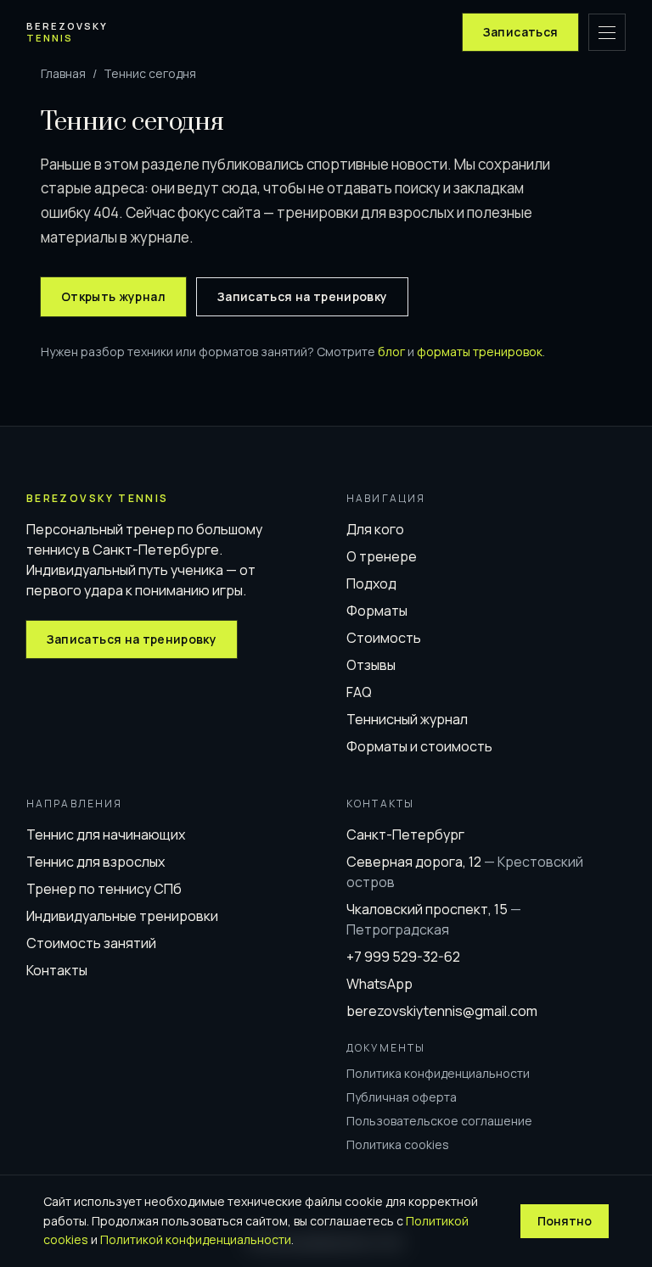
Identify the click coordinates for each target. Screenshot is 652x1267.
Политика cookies (397, 1144)
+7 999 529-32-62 (403, 956)
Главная (63, 73)
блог (391, 351)
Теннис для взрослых (95, 861)
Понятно (564, 1221)
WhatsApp (379, 983)
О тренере (381, 556)
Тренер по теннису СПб (104, 888)
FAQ (359, 692)
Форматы (377, 610)
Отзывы (371, 665)
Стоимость (383, 637)
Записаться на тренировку (302, 296)
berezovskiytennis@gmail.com (441, 1011)
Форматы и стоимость (419, 746)
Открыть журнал (113, 296)
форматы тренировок (479, 351)
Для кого (375, 529)
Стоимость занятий (91, 943)
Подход (371, 583)
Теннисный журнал (407, 719)
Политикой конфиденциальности (195, 1239)
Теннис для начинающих (105, 834)
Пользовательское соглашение (439, 1121)
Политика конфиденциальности (438, 1073)
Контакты (56, 970)
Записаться (521, 32)
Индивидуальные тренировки (122, 916)
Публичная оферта (401, 1097)
